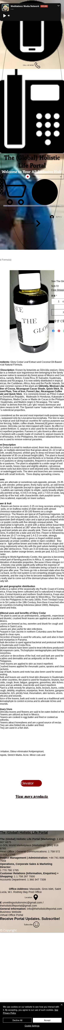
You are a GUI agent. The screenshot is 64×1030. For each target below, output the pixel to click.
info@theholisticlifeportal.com (44, 908)
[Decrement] (54, 301)
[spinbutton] (58, 301)
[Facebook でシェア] (53, 331)
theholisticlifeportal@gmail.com (18, 905)
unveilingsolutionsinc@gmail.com (22, 902)
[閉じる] (59, 1006)
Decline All (17, 1020)
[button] (58, 5)
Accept (47, 1020)
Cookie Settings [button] (32, 1025)
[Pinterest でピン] (59, 331)
